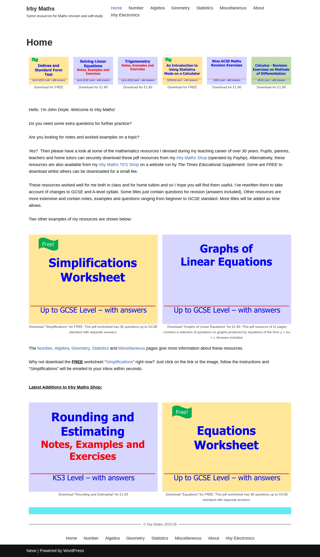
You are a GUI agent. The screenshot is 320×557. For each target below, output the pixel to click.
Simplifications (119, 362)
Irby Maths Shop (191, 157)
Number (136, 8)
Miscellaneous (233, 8)
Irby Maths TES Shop (119, 164)
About (258, 8)
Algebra (157, 8)
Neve (31, 550)
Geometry (180, 8)
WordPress (73, 550)
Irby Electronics (125, 15)
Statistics (204, 8)
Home (116, 8)
